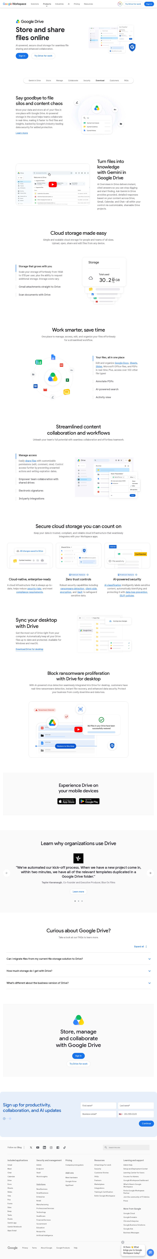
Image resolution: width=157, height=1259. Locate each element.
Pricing (77, 4)
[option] (34, 80)
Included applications (18, 1160)
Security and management (49, 1160)
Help (75, 1248)
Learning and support (133, 1160)
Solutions (35, 4)
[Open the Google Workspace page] (15, 3)
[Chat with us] (150, 1252)
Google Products (63, 1248)
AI (69, 4)
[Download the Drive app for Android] (89, 801)
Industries (59, 4)
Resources (88, 4)
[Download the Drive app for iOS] (66, 801)
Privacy (25, 1248)
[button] (150, 1252)
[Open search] (120, 4)
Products (47, 4)
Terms (34, 1248)
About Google (46, 1248)
